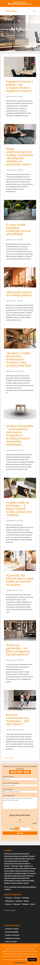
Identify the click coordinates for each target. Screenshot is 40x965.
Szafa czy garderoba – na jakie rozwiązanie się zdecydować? (18, 649)
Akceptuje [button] (32, 959)
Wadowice (17, 904)
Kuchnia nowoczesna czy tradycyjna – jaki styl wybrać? (17, 719)
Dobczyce (17, 898)
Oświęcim (18, 901)
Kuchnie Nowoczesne (12, 938)
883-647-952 (20, 2)
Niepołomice (9, 901)
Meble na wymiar (16, 35)
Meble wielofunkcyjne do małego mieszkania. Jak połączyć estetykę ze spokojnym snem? (20, 156)
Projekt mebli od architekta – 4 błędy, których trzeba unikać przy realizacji (19, 509)
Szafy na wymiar (11, 941)
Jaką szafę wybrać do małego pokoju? (19, 293)
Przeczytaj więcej (20, 962)
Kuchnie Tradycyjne (12, 935)
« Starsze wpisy (9, 758)
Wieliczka (25, 904)
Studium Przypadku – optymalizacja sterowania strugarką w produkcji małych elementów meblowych (20, 435)
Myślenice (26, 898)
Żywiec (32, 904)
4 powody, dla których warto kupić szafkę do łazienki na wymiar (20, 580)
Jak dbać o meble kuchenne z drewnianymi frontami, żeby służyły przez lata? (19, 359)
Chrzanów (9, 898)
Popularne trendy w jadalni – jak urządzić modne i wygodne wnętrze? (19, 86)
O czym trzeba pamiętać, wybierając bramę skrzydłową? (18, 229)
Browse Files (20, 822)
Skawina (8, 904)
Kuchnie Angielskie (11, 932)
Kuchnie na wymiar (12, 929)
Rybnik (26, 901)
